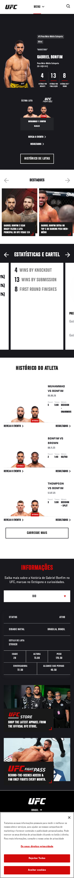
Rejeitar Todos (37, 858)
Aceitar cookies (37, 870)
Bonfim (57, 391)
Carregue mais (37, 533)
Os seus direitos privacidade (37, 846)
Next (67, 180)
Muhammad (56, 386)
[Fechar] (69, 817)
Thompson (56, 483)
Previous (6, 180)
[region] (37, 845)
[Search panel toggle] (68, 6)
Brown (53, 443)
